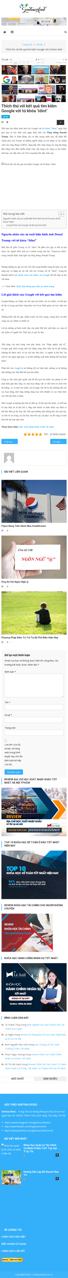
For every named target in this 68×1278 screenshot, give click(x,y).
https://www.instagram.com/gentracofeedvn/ (28, 1122)
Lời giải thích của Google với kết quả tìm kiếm (26, 225)
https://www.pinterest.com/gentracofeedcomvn (29, 1130)
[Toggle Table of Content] (59, 214)
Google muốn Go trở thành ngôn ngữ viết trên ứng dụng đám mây (60, 441)
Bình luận (10, 671)
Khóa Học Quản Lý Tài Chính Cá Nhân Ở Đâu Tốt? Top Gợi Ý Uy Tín (40, 1148)
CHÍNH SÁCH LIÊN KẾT (13, 1250)
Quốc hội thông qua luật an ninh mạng (35, 286)
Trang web (10, 727)
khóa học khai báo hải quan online (23, 361)
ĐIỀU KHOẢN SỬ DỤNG (13, 1243)
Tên (7, 702)
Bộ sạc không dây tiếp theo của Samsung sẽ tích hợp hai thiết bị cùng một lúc (12, 441)
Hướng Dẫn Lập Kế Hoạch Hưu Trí (41, 1173)
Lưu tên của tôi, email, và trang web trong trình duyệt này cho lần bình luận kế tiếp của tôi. (14, 754)
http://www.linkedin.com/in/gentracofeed (25, 1126)
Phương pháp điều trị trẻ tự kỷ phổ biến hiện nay (29, 637)
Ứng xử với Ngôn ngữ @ (15, 581)
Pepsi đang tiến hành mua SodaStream (23, 526)
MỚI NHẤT (17, 1078)
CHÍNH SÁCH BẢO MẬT (13, 1236)
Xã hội (5, 117)
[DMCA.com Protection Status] (12, 1259)
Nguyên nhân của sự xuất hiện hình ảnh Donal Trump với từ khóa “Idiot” (31, 220)
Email (8, 715)
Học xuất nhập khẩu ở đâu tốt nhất (36, 427)
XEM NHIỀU (50, 1078)
